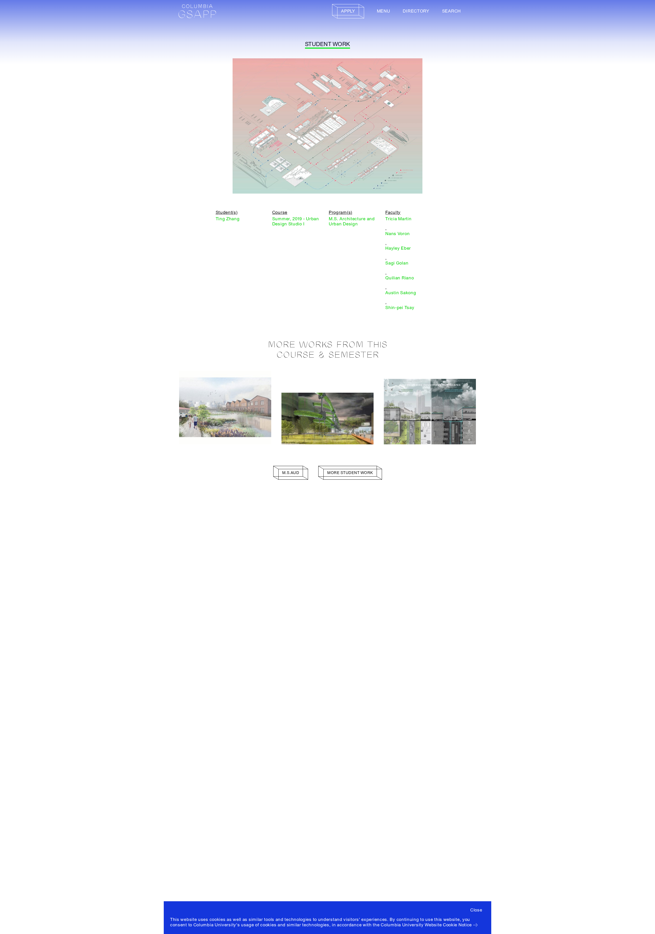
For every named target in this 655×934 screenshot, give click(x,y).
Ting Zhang (228, 219)
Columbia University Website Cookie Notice (426, 925)
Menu (383, 11)
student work (327, 44)
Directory (416, 11)
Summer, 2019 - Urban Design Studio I (295, 221)
